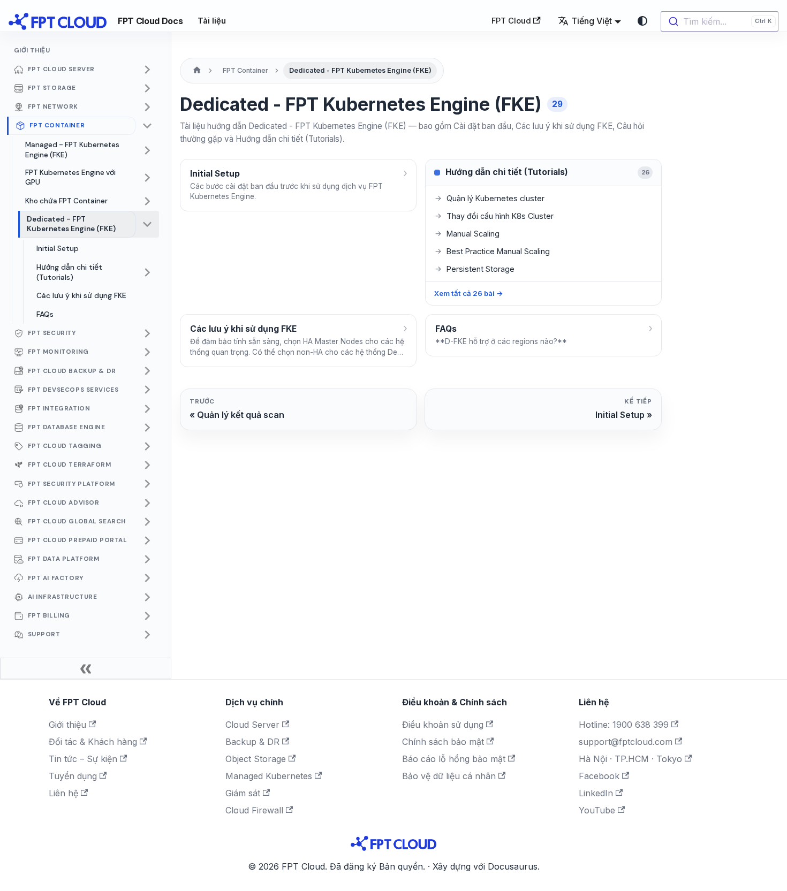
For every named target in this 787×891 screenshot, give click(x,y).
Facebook (599, 776)
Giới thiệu (67, 724)
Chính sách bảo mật (443, 741)
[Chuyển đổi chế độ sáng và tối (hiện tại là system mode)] (642, 20)
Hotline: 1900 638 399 (624, 724)
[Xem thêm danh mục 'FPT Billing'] (147, 616)
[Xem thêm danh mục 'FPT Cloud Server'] (147, 69)
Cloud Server (252, 724)
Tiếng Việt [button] (591, 21)
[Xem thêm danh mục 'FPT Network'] (147, 107)
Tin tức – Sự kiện (83, 758)
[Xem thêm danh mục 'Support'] (147, 635)
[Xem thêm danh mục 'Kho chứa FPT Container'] (147, 201)
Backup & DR (252, 741)
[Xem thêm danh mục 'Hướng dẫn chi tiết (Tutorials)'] (147, 272)
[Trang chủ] (197, 70)
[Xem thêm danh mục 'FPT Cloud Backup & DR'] (147, 371)
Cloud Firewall (254, 810)
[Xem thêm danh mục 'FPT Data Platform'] (147, 559)
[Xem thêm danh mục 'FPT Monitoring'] (147, 352)
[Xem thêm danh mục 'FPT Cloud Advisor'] (147, 503)
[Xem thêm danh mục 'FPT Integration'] (147, 409)
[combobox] (719, 21)
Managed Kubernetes (268, 776)
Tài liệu (212, 21)
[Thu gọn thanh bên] (85, 668)
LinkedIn (596, 793)
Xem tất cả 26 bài (468, 293)
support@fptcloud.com (625, 741)
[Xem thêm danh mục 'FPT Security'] (147, 333)
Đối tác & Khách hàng (93, 741)
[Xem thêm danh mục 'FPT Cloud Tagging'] (147, 446)
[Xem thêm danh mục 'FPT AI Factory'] (147, 578)
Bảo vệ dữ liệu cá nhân (449, 776)
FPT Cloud (511, 21)
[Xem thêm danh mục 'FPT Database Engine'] (147, 427)
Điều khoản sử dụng (442, 724)
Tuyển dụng (73, 776)
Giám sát (242, 793)
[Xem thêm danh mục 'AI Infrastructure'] (147, 597)
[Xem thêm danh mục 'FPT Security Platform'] (147, 484)
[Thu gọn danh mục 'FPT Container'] (147, 126)
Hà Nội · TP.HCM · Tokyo (630, 758)
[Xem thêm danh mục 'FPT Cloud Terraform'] (147, 465)
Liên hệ (63, 793)
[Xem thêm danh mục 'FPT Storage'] (147, 88)
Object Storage (255, 758)
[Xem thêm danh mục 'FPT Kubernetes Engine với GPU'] (147, 177)
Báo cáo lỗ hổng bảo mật (453, 758)
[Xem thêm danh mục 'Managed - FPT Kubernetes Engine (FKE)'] (147, 149)
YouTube (597, 810)
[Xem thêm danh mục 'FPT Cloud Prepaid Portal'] (147, 540)
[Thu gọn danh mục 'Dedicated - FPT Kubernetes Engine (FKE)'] (147, 224)
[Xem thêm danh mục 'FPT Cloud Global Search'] (147, 522)
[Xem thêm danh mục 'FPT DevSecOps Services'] (147, 390)
